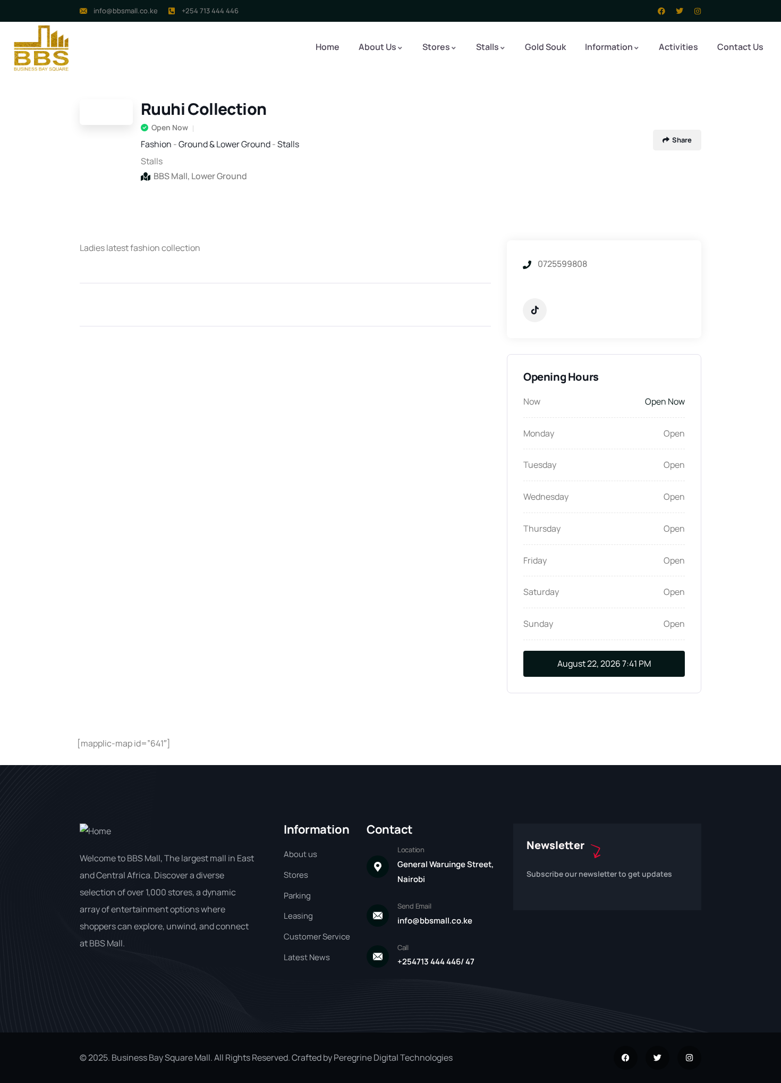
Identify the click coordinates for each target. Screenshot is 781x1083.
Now (531, 401)
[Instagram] (697, 11)
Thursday (542, 528)
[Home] (41, 47)
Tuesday (539, 465)
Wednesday (545, 496)
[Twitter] (679, 11)
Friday (535, 560)
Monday (538, 433)
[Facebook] (661, 11)
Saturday (541, 592)
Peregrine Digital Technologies (393, 1057)
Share (682, 140)
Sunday (538, 623)
